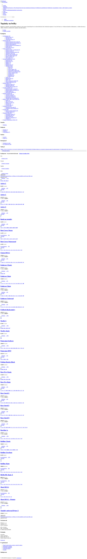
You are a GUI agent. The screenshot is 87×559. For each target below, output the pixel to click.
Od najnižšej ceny (21, 176)
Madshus (10, 10)
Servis (4, 13)
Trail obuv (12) (9, 38)
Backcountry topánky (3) (11, 92)
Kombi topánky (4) (9, 91)
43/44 (47, 149)
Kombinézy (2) (11, 75)
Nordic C (3, 321)
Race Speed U (5, 418)
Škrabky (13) (8, 62)
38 (28, 149)
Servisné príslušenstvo (26, 7)
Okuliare (17, 7)
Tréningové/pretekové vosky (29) (12, 52)
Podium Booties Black (8, 362)
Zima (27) (5, 138)
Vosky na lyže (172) (7, 48)
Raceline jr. (4, 430)
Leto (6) (4, 137)
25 (4, 149)
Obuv (8, 7)
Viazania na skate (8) (10, 94)
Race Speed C (5, 393)
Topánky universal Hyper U (10, 510)
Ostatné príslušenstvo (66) (11, 82)
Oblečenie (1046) (9, 65)
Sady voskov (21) (9, 57)
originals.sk (19, 557)
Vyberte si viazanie (5, 163)
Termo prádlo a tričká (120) (13, 70)
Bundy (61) (10, 67)
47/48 (62, 149)
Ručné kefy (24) (9, 60)
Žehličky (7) (8, 63)
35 (16, 149)
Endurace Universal (7, 298)
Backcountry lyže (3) (10, 47)
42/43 (43, 149)
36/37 (22, 149)
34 (15, 149)
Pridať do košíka (24, 153)
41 (39, 149)
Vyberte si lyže (4, 158)
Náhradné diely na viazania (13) (12, 98)
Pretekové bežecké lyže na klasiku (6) (13, 42)
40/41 (38, 149)
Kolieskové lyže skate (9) (11, 107)
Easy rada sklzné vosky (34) (11, 55)
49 (65, 149)
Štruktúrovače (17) (9, 64)
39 (32, 149)
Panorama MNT (6, 351)
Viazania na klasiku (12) (10, 95)
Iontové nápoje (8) (9, 116)
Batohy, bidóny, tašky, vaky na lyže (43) (11, 99)
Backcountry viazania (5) (11, 96)
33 (14, 149)
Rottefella (14, 10)
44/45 (50, 149)
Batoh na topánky (6, 219)
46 (56, 149)
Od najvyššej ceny (29, 176)
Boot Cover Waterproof (8, 241)
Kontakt (4, 14)
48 (64, 149)
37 (24, 149)
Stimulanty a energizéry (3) (11, 117)
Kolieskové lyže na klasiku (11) (12, 108)
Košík (5, 19)
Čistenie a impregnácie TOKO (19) (10, 119)
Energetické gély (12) (10, 115)
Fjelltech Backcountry (8, 310)
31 (11, 149)
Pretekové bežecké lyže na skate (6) (13, 41)
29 (9, 149)
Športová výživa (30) (7, 113)
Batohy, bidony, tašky (60, 7)
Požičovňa (5, 12)
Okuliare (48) (5, 109)
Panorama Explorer (7, 341)
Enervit (19, 10)
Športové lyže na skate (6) (11, 44)
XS (67, 149)
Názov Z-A (15, 176)
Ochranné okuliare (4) (10, 111)
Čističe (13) (8, 77)
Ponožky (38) (11, 74)
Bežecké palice (40, 7)
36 (20, 149)
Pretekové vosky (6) (10, 51)
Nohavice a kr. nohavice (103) (14, 71)
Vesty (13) (10, 68)
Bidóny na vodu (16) (10, 102)
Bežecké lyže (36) (6, 40)
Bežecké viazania (52, 7)
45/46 (54, 149)
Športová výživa (12, 7)
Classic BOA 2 (5, 253)
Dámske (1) (5, 129)
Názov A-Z (3, 174)
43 (44, 149)
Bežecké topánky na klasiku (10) (12, 90)
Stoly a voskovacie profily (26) (12, 80)
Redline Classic (6, 441)
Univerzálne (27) (6, 132)
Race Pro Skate (6, 382)
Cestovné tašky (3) (9, 105)
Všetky (2, 149)
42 (41, 149)
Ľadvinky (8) (8, 103)
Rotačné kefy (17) (9, 61)
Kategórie (5, 6)
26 (5, 149)
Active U (3, 207)
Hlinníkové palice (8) (10, 85)
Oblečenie (5, 7)
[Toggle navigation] (1, 2)
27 (6, 149)
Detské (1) (5, 131)
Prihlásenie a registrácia (9, 20)
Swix (4, 10)
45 (52, 149)
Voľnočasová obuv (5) (10, 39)
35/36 (19, 149)
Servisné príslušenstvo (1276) (9, 59)
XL (72, 149)
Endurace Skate (6, 276)
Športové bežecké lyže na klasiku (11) (13, 45)
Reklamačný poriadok (7, 546)
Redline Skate (5, 463)
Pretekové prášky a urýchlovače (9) (13, 49)
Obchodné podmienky (7, 547)
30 (10, 149)
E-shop (4, 5)
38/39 (30, 149)
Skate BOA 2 (5, 487)
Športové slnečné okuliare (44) (12, 110)
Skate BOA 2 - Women (8, 499)
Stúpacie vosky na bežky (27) (12, 54)
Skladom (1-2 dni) (6, 143)
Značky (4, 9)
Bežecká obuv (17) (9, 37)
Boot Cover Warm (7, 230)
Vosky (20, 7)
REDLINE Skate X (7, 475)
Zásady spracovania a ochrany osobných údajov (12, 545)
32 (13, 149)
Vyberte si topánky (5, 168)
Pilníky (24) (8, 79)
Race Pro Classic (6, 372)
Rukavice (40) (11, 76)
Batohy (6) (8, 100)
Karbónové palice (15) (10, 84)
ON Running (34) (6, 36)
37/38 (26, 149)
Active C (3, 183)
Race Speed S (5, 405)
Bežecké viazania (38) (7, 93)
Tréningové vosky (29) (10, 53)
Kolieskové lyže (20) (7, 106)
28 (7, 149)
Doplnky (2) (8, 118)
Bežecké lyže (46, 7)
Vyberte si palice (4, 173)
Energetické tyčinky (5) (10, 114)
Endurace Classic (6, 265)
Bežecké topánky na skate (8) (11, 88)
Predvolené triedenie (5, 176)
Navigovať (3, 540)
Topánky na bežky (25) (7, 87)
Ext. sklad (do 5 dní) (7, 144)
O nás (4, 11)
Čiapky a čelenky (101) (13, 72)
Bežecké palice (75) (7, 83)
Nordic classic (5, 331)
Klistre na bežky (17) (10, 56)
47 (60, 149)
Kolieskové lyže (34, 7)
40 (35, 149)
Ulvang (6, 10)
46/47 (58, 149)
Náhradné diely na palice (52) (12, 86)
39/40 (34, 149)
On (21, 10)
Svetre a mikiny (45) (12, 69)
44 (48, 149)
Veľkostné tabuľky (6, 150)
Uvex (17, 10)
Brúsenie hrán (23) (9, 78)
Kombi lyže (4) (9, 46)
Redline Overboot (6, 452)
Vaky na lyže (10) (9, 101)
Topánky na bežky (68, 7)
